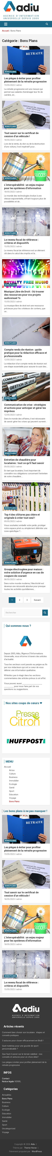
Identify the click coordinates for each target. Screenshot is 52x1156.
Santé (4, 1121)
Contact (5, 1078)
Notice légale (8, 1081)
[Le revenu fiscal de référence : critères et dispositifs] (26, 221)
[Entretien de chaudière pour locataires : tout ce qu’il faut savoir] (26, 441)
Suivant (37, 600)
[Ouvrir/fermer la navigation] (5, 24)
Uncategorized (8, 1128)
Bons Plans (10, 72)
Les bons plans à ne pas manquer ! (25, 811)
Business (6, 1102)
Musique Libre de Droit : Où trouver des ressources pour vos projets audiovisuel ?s (24, 295)
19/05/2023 (9, 85)
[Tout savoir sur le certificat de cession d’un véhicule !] (26, 115)
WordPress (37, 1151)
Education (6, 1113)
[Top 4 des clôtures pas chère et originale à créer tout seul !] (26, 496)
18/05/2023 (9, 140)
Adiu (33, 1144)
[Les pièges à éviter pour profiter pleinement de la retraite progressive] (26, 60)
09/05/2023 (9, 467)
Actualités (6, 1095)
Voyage (5, 1132)
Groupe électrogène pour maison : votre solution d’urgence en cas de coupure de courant (24, 572)
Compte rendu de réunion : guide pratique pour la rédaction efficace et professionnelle (25, 353)
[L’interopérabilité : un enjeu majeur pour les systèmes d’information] (26, 167)
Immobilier (7, 1117)
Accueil (7, 767)
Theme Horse (30, 1148)
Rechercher (45, 613)
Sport (4, 1125)
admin (19, 85)
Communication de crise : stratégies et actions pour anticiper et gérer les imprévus (25, 408)
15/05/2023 (9, 246)
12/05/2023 (9, 360)
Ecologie (6, 1110)
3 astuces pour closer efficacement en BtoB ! (23, 1040)
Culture (5, 1106)
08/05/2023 (9, 579)
